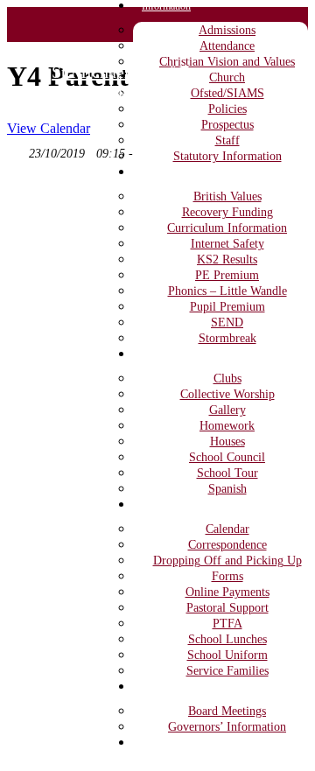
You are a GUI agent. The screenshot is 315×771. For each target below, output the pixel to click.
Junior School (101, 95)
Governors (164, 687)
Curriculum (165, 172)
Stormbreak (227, 338)
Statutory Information (227, 156)
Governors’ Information (227, 726)
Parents (157, 505)
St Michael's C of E (121, 71)
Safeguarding (169, 743)
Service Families (227, 670)
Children (160, 354)
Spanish (227, 488)
